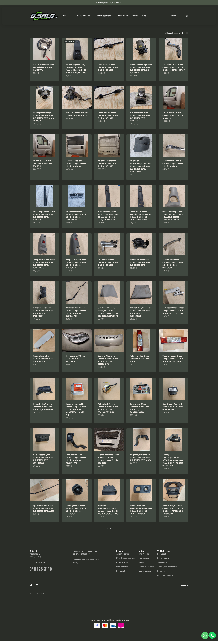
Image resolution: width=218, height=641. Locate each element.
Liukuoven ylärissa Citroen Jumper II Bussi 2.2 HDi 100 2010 (108, 262)
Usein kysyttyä (145, 571)
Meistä (141, 562)
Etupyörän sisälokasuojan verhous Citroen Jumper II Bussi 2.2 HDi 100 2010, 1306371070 (140, 166)
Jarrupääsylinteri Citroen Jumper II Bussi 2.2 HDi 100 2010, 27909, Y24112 (173, 310)
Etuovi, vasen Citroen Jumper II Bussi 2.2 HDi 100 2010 (172, 115)
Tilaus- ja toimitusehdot (167, 567)
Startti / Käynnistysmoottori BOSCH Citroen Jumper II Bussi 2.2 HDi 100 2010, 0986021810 (173, 460)
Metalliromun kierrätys (128, 16)
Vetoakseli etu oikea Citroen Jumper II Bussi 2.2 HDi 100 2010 (108, 67)
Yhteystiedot (144, 554)
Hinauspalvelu (122, 567)
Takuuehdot (162, 562)
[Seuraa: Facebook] (31, 585)
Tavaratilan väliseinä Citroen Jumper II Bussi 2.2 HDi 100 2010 (108, 163)
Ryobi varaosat (163, 558)
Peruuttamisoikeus (165, 575)
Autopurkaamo (83, 16)
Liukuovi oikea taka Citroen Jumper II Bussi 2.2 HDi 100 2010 (76, 163)
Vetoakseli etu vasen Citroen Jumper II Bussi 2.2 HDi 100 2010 (108, 115)
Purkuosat (120, 571)
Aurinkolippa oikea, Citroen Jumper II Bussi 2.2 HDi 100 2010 (43, 358)
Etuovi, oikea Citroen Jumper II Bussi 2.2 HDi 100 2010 (43, 163)
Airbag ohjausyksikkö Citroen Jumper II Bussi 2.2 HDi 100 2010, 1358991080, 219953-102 (76, 409)
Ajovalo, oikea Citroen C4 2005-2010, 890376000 (75, 358)
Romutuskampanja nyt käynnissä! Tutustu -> (109, 3)
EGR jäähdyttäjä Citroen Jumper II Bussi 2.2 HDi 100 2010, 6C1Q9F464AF (173, 67)
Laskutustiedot (145, 558)
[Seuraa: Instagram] (36, 585)
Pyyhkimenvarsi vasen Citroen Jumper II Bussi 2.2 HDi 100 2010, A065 (43, 508)
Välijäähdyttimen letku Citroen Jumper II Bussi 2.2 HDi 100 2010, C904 (140, 457)
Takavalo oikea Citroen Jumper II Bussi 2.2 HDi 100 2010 (140, 358)
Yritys (144, 16)
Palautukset (162, 571)
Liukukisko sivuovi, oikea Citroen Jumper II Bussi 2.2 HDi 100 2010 (173, 163)
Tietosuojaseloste (146, 567)
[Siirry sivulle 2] (115, 528)
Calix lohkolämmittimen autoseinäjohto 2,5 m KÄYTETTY (43, 67)
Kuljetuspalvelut (104, 16)
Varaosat (66, 16)
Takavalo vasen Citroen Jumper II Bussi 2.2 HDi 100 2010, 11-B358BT (172, 358)
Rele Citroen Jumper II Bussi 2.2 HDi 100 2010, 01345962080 (172, 407)
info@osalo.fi (78, 562)
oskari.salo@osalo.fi (81, 554)
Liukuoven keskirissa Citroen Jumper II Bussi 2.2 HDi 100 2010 (140, 262)
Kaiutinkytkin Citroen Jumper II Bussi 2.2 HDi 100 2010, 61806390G (43, 407)
